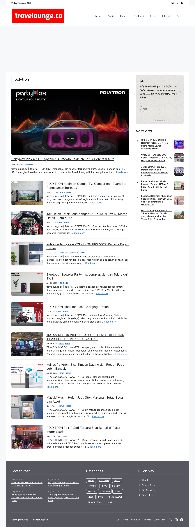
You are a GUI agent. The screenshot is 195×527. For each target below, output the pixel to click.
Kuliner (124, 16)
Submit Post (159, 519)
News (98, 16)
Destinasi (139, 16)
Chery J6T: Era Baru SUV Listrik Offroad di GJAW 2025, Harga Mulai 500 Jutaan (156, 157)
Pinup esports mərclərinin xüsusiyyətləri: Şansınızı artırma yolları (27, 497)
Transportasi (71, 253)
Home (68, 192)
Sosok (117, 491)
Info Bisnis (64, 222)
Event (153, 16)
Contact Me (122, 519)
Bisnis (111, 16)
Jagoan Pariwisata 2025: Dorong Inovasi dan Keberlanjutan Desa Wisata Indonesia (154, 171)
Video (91, 497)
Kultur (91, 491)
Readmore (147, 99)
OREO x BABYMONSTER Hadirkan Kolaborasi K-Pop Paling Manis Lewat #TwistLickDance (154, 144)
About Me (135, 519)
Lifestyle (166, 16)
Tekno (117, 480)
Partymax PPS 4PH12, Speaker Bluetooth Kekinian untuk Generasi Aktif (62, 159)
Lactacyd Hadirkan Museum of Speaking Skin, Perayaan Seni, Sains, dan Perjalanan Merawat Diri (156, 200)
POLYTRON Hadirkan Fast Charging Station (77, 307)
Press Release (115, 497)
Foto (100, 497)
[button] (178, 16)
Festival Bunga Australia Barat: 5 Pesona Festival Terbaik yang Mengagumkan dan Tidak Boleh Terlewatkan (156, 214)
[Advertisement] (97, 49)
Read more (122, 172)
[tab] (155, 120)
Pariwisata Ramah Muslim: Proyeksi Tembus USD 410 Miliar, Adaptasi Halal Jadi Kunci (154, 185)
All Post (147, 519)
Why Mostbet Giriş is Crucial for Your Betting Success (27, 484)
